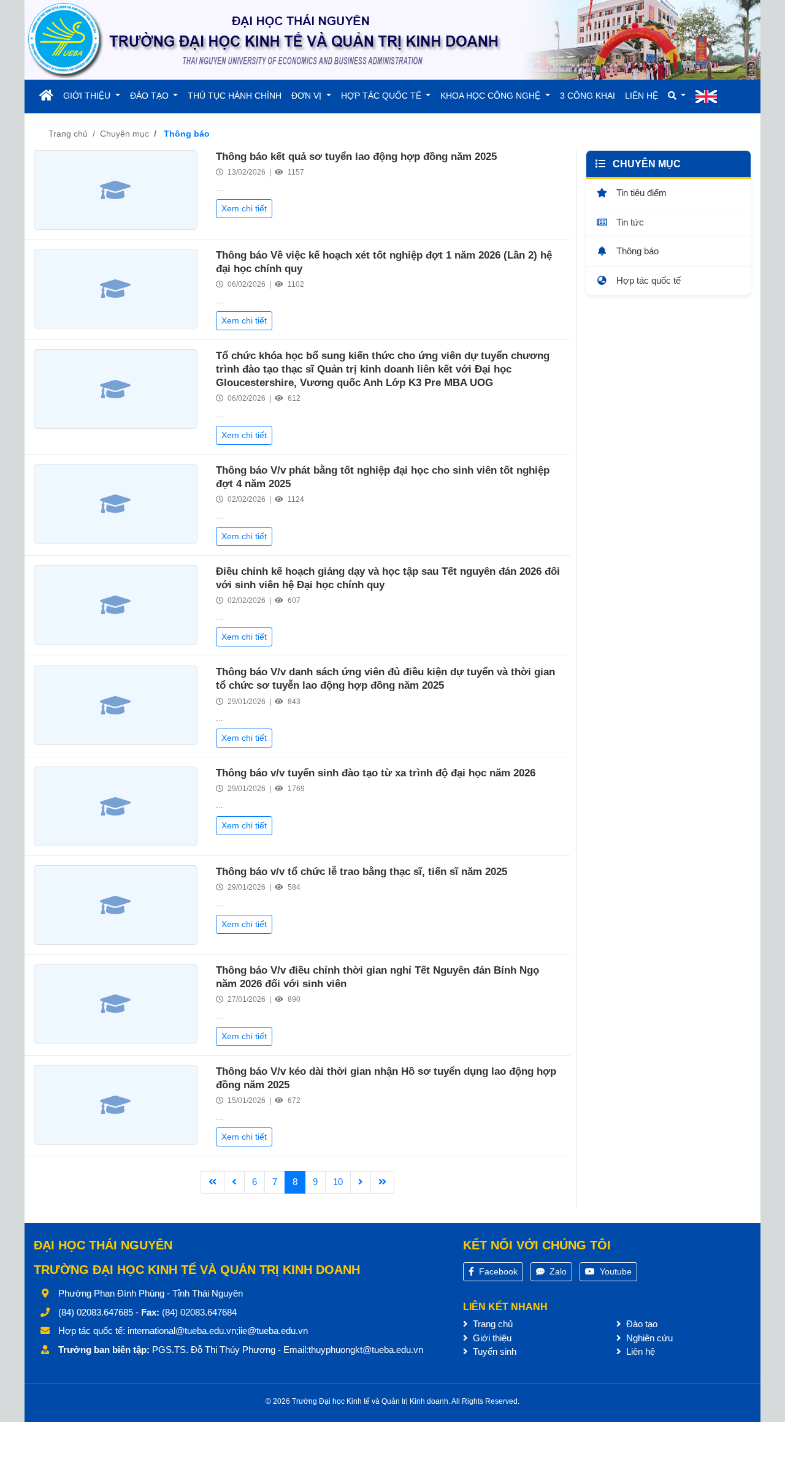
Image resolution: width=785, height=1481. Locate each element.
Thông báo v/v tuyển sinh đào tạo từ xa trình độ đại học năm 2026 (375, 773)
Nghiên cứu (648, 1338)
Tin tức (629, 221)
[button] (677, 96)
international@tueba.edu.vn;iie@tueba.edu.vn (218, 1330)
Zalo (557, 1271)
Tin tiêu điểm (640, 192)
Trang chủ (68, 133)
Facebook (497, 1271)
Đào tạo (640, 1324)
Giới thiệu (490, 1338)
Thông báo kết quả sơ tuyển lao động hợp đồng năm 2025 (356, 156)
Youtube (614, 1271)
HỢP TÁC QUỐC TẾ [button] (382, 95)
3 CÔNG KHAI (587, 95)
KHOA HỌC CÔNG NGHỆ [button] (491, 95)
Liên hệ (639, 1351)
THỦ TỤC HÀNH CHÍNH (234, 95)
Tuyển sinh (493, 1351)
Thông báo (636, 251)
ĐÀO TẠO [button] (150, 95)
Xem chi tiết (244, 208)
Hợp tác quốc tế (647, 280)
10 (338, 1181)
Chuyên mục (124, 133)
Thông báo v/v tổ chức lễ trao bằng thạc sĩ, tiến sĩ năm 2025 (361, 871)
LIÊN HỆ (641, 95)
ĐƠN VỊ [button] (307, 95)
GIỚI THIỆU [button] (88, 95)
